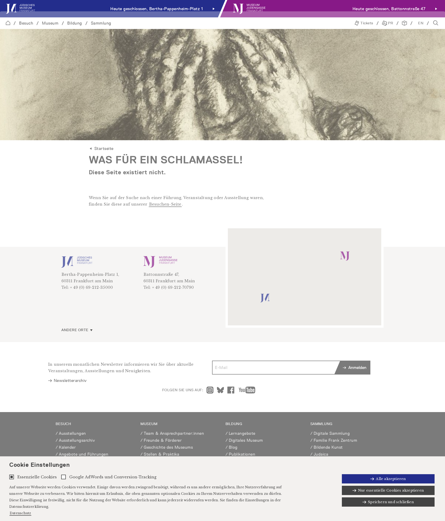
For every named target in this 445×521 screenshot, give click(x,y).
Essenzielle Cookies (37, 477)
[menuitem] (111, 8)
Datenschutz (20, 513)
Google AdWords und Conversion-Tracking (112, 477)
